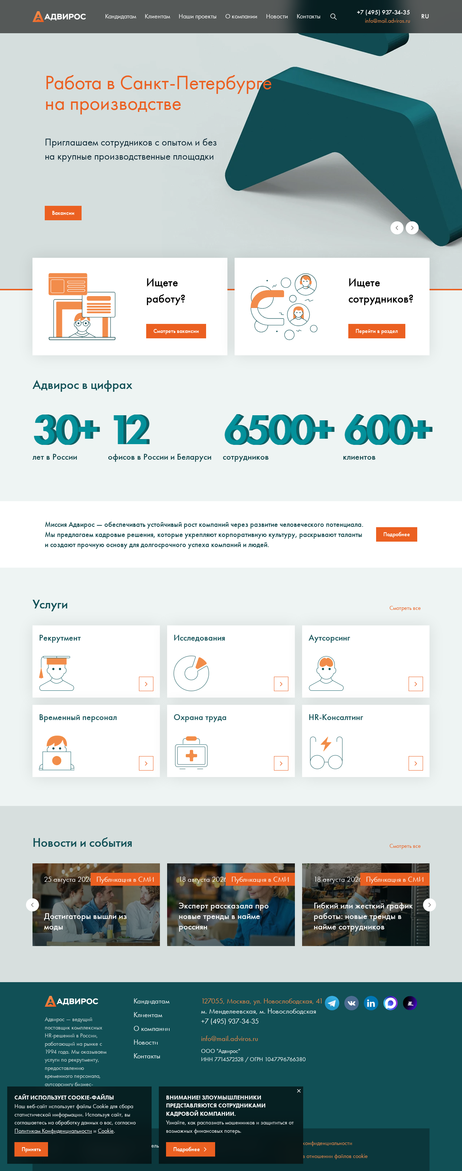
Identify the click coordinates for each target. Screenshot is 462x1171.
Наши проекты (198, 16)
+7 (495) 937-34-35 (383, 12)
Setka (410, 1003)
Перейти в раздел (377, 331)
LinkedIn (371, 1003)
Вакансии (63, 212)
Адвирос (59, 16)
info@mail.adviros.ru (387, 20)
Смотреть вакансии (176, 331)
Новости (277, 16)
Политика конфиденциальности (315, 1143)
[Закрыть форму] (299, 1091)
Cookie (106, 1130)
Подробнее (396, 534)
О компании (241, 16)
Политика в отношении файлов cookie (323, 1156)
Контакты (309, 16)
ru (425, 16)
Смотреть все (405, 607)
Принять (31, 1149)
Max (390, 1003)
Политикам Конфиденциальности (53, 1130)
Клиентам (157, 16)
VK (351, 1003)
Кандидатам (120, 16)
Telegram (332, 1003)
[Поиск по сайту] (333, 16)
